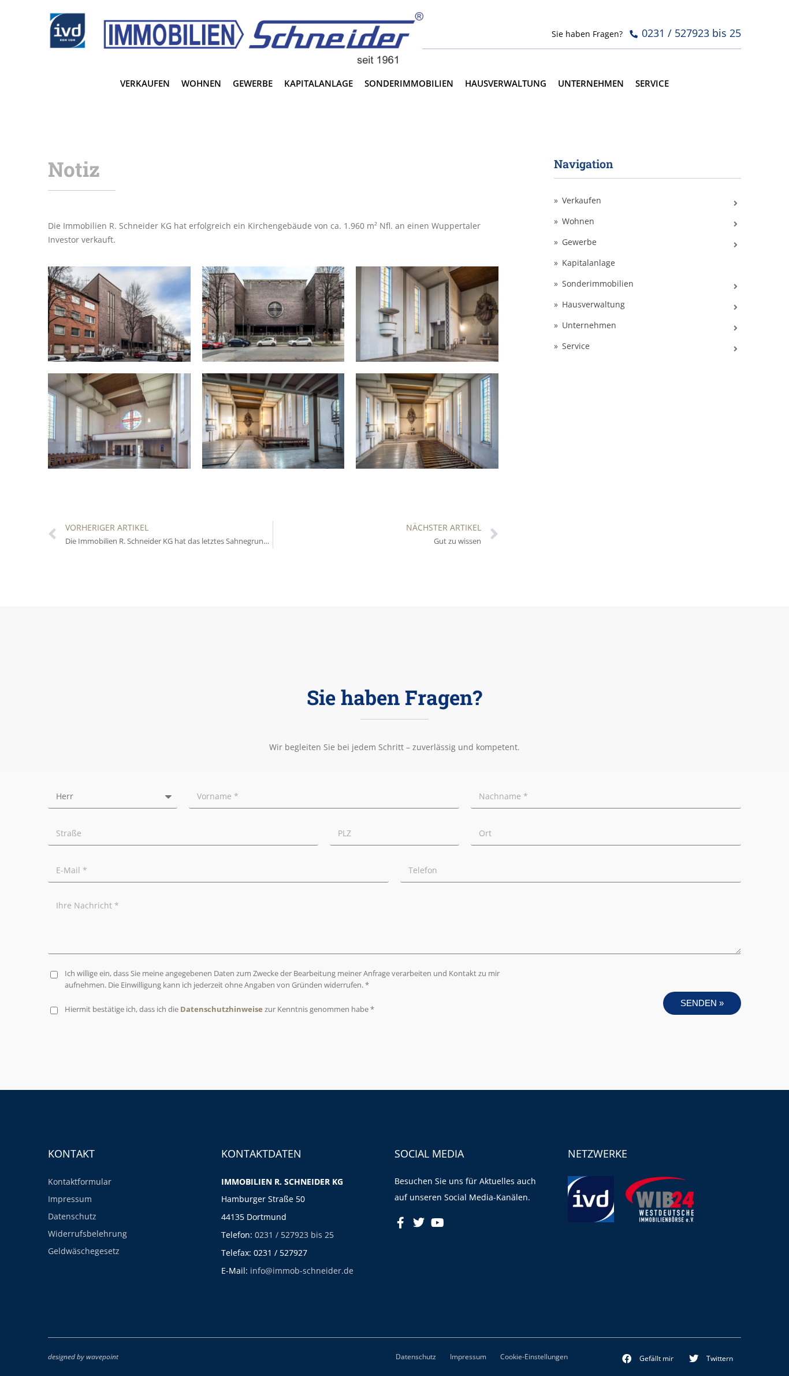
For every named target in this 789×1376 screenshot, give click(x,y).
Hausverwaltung (505, 83)
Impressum (70, 1198)
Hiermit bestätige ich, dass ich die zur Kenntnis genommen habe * (219, 1009)
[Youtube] (437, 1223)
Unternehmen (591, 83)
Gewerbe (253, 83)
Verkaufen (145, 83)
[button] (648, 1359)
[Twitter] (419, 1223)
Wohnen (201, 83)
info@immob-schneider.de (301, 1270)
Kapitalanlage (318, 83)
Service (652, 83)
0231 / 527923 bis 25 (294, 1234)
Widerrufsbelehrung (87, 1233)
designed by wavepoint (83, 1356)
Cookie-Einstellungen (534, 1356)
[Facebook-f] (400, 1223)
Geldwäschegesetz (84, 1250)
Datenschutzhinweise (221, 1009)
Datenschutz (72, 1216)
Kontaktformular (79, 1181)
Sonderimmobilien (408, 83)
